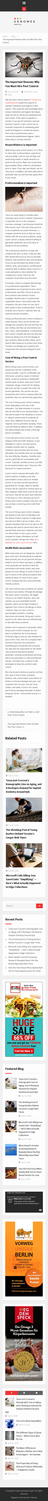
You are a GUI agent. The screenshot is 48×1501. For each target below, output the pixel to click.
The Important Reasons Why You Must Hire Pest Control (23, 725)
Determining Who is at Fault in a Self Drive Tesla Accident (23, 713)
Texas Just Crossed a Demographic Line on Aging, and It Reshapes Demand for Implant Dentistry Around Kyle (25, 932)
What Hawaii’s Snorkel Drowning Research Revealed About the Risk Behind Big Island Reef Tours (23, 960)
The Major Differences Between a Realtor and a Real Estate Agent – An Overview (29, 1451)
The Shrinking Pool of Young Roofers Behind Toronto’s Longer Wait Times (21, 833)
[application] (24, 1202)
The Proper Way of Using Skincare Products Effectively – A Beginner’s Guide (29, 1466)
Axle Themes (31, 1497)
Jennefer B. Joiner (31, 92)
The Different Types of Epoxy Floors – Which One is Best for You (28, 1435)
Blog (10, 95)
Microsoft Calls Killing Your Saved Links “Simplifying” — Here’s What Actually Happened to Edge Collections (25, 949)
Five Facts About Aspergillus (28, 1421)
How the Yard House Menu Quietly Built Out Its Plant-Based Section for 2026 (30, 1171)
